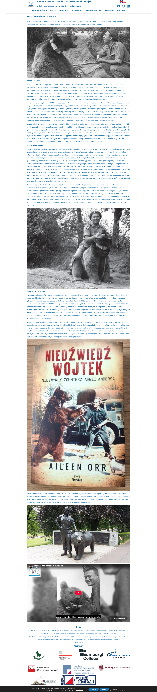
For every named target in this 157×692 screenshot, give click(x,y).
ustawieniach (79, 690)
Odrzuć (104, 689)
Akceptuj (93, 689)
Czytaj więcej (78, 642)
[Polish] (125, 1)
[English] (121, 1)
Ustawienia (115, 689)
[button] (78, 52)
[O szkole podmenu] (69, 10)
